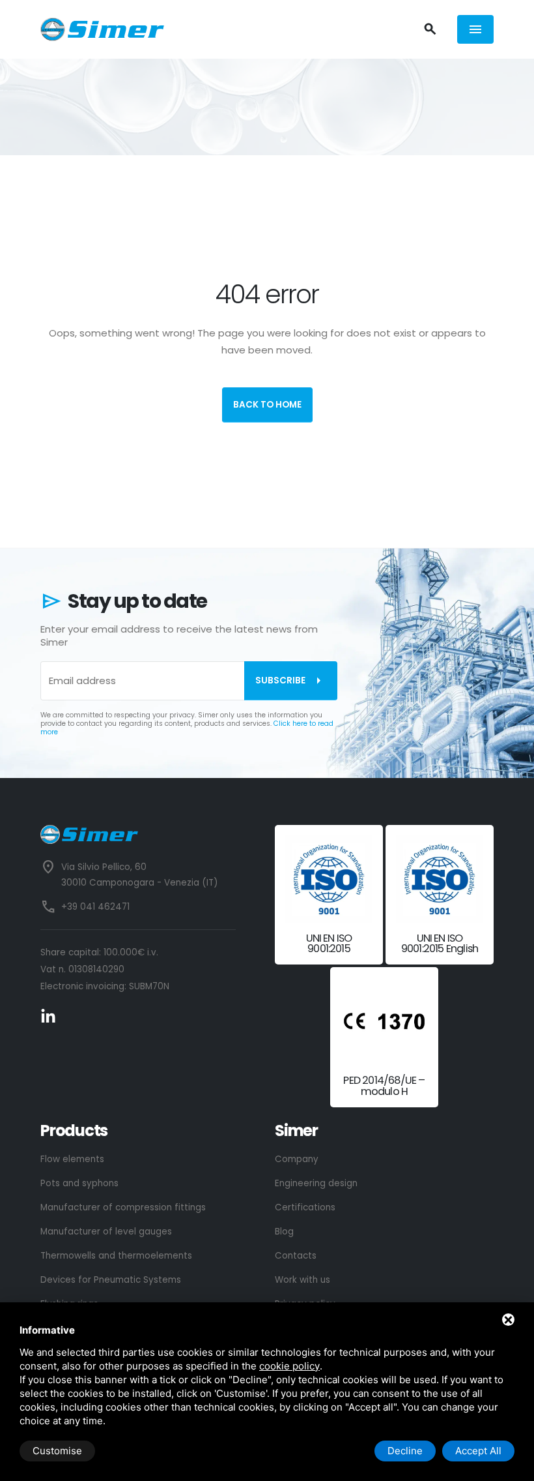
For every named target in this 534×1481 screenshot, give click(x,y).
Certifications (305, 1207)
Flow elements (72, 1159)
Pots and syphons (79, 1183)
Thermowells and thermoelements (116, 1255)
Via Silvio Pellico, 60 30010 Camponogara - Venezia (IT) (139, 875)
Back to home (267, 404)
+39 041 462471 (95, 907)
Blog (284, 1231)
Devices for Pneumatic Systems (110, 1280)
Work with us (302, 1280)
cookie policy (289, 1366)
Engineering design (316, 1183)
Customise (57, 1450)
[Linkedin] (48, 1016)
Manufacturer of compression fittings (123, 1207)
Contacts (295, 1255)
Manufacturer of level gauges (106, 1231)
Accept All (478, 1450)
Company (296, 1159)
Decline (405, 1450)
